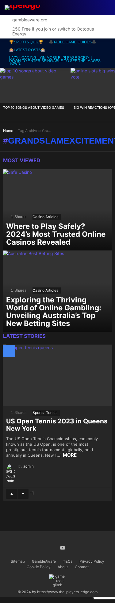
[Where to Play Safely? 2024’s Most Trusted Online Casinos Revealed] (57, 209)
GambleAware (44, 561)
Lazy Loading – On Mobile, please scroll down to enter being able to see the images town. (55, 61)
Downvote (23, 494)
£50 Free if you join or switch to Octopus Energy (53, 31)
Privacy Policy (91, 561)
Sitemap (18, 561)
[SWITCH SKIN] (92, 7)
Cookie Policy (39, 567)
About (63, 567)
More (70, 455)
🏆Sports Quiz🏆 (26, 42)
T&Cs (67, 561)
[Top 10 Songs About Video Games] (35, 85)
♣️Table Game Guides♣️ (72, 42)
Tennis (51, 412)
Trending (69, 7)
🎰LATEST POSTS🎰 (27, 50)
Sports (38, 412)
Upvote (11, 494)
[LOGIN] (106, 7)
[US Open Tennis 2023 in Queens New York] (57, 375)
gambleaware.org (30, 19)
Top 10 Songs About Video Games (33, 107)
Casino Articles (45, 216)
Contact (82, 567)
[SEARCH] (78, 7)
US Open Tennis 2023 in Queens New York (57, 424)
